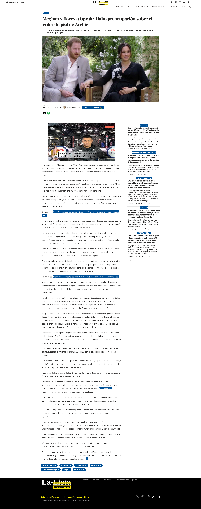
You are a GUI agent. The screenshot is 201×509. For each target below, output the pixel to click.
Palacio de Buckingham (51, 470)
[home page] (100, 3)
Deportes (119, 7)
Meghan (66, 470)
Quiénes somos (46, 497)
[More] (124, 7)
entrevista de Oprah (49, 465)
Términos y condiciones (81, 497)
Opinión (174, 7)
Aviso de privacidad (66, 497)
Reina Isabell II (79, 470)
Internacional (142, 7)
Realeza (46, 13)
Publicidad (55, 497)
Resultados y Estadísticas (144, 153)
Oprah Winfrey (96, 465)
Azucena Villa (145, 174)
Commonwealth (105, 389)
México (131, 7)
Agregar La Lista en (91, 108)
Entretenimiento (158, 7)
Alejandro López (146, 229)
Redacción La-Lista (146, 148)
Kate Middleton (81, 465)
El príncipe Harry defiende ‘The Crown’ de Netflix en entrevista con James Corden (86, 277)
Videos (182, 7)
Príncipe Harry (66, 465)
